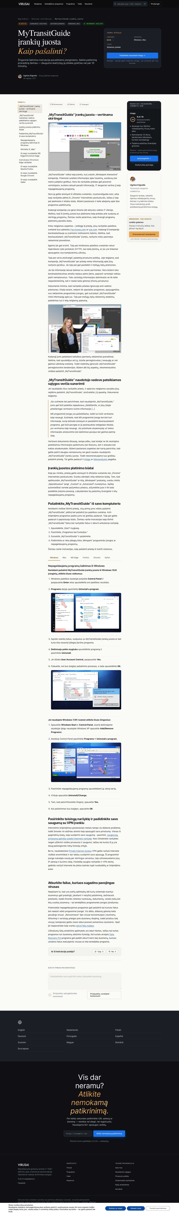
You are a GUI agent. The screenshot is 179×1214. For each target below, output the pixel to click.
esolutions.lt (30, 1179)
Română (119, 1042)
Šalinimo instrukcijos (42, 19)
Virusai (69, 1168)
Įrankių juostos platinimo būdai (29, 128)
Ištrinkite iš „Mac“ (28, 149)
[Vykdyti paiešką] (115, 4)
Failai (80, 4)
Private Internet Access (80, 851)
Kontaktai (118, 1189)
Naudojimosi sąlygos (123, 1172)
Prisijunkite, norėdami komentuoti (99, 995)
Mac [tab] (64, 557)
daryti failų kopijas (85, 926)
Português (72, 1036)
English (21, 1030)
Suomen (22, 1042)
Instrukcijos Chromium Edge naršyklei (29, 161)
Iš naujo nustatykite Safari (29, 180)
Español (119, 1036)
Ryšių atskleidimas (122, 1185)
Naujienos (38, 4)
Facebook (21, 1183)
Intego (87, 459)
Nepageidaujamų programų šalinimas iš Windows (30, 142)
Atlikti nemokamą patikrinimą (109, 1133)
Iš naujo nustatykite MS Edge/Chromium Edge (31, 154)
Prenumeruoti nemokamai (144, 234)
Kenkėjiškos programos (54, 4)
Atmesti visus (136, 1208)
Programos (70, 4)
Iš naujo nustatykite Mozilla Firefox (29, 167)
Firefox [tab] (86, 557)
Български (23, 1048)
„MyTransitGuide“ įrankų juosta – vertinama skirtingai (29, 108)
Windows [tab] (54, 557)
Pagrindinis (23, 19)
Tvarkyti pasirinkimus (157, 1208)
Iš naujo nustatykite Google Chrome (29, 174)
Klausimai (88, 4)
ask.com (93, 229)
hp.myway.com (78, 229)
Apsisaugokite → (144, 158)
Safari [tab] (107, 557)
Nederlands (72, 1030)
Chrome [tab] (96, 557)
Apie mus (118, 1168)
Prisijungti (155, 4)
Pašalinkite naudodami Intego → (132, 55)
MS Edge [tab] (74, 557)
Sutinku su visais (115, 1208)
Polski (118, 1030)
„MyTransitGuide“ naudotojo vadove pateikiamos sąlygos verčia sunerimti (28, 119)
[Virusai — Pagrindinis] (24, 4)
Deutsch (22, 1036)
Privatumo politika (122, 1176)
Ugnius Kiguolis (30, 75)
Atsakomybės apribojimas (125, 1180)
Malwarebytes (100, 459)
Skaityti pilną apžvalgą (144, 165)
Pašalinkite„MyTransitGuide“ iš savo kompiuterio (30, 134)
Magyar (70, 1042)
